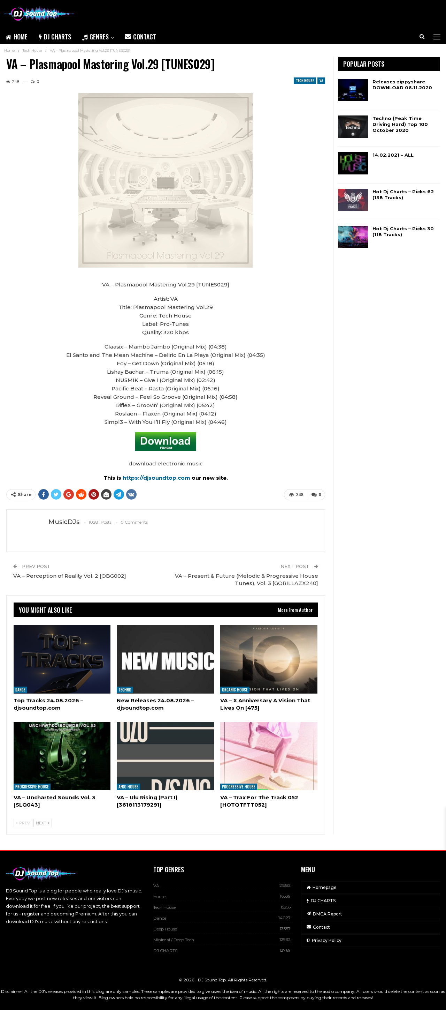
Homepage (325, 887)
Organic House (235, 690)
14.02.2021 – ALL (393, 155)
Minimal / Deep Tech (173, 939)
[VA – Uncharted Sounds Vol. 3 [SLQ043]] (62, 756)
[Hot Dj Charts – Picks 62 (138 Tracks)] (353, 200)
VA (321, 80)
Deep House (165, 929)
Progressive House (32, 787)
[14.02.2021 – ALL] (353, 163)
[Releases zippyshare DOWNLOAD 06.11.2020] (353, 90)
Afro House (128, 787)
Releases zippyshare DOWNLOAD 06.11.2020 (402, 84)
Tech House (305, 80)
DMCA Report (327, 914)
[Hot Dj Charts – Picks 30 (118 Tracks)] (353, 237)
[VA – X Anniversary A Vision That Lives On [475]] (268, 659)
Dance (20, 690)
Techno (124, 690)
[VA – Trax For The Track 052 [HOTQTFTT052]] (268, 756)
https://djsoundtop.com (157, 477)
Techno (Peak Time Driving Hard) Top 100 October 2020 (400, 124)
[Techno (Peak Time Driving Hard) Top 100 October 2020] (353, 126)
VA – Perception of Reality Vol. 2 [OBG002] (69, 576)
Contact (144, 36)
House (159, 896)
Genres (99, 36)
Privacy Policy (326, 940)
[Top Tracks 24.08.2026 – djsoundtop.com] (62, 659)
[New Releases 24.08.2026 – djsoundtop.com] (165, 659)
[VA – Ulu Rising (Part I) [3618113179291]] (165, 756)
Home (21, 36)
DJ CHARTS (57, 36)
